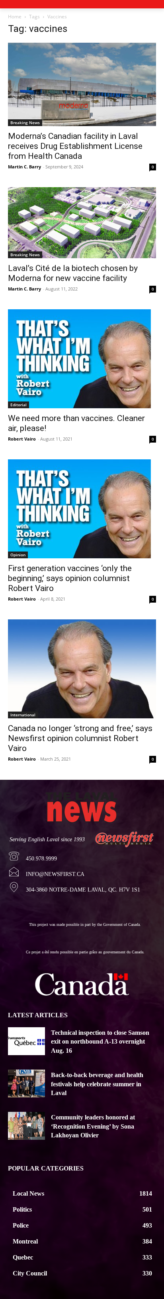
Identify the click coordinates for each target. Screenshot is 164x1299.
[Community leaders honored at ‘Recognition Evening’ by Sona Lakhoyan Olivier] (26, 1126)
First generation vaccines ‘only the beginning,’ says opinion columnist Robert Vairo (70, 578)
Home (14, 16)
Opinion (17, 555)
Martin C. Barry (24, 167)
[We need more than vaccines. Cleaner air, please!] (82, 358)
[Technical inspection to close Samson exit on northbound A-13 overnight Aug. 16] (26, 1041)
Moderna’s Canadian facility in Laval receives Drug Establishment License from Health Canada (75, 146)
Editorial (18, 404)
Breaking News (25, 122)
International (22, 715)
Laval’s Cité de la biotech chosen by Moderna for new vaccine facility (73, 273)
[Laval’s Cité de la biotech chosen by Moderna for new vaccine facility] (82, 222)
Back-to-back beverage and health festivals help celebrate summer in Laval (97, 1084)
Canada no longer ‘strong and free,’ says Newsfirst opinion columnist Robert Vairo (80, 738)
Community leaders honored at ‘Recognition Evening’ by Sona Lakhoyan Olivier (93, 1126)
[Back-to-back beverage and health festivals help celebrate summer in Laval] (26, 1083)
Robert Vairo (22, 439)
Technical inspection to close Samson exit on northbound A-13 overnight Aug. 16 (100, 1041)
